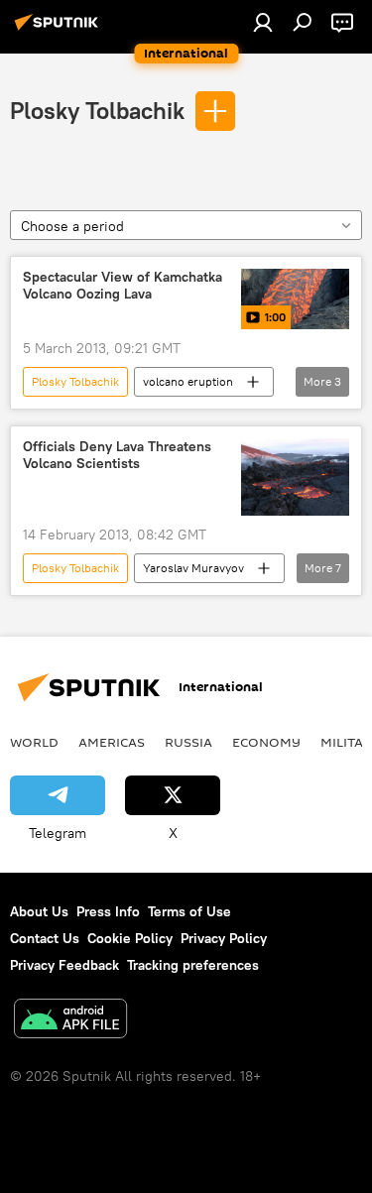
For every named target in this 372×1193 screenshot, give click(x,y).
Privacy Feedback (64, 965)
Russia (188, 742)
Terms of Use (189, 911)
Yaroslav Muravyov (193, 567)
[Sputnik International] (59, 30)
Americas (111, 742)
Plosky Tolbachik (97, 110)
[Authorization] (263, 22)
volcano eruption (188, 381)
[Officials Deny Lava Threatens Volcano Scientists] (295, 477)
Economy (266, 742)
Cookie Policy (130, 938)
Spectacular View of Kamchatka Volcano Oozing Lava (122, 285)
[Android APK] (70, 1021)
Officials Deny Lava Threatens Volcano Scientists (117, 455)
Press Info (108, 911)
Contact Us (44, 938)
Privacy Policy (224, 938)
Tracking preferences (193, 965)
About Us (39, 911)
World (34, 742)
